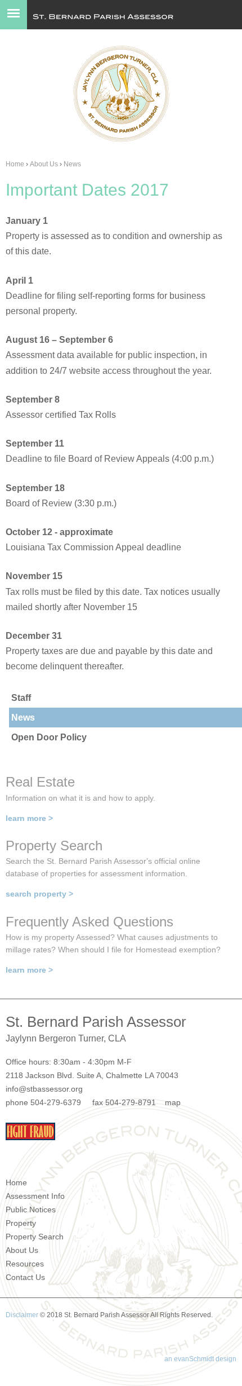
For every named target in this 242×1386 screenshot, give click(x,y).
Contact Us (25, 1277)
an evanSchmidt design (200, 1359)
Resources (25, 1263)
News (72, 164)
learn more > (29, 818)
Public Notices (31, 1209)
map (173, 1102)
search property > (39, 893)
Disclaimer (22, 1315)
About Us (44, 164)
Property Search (35, 1236)
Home (15, 164)
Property (21, 1223)
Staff (21, 698)
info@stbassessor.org (44, 1088)
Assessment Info (35, 1195)
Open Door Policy (49, 737)
